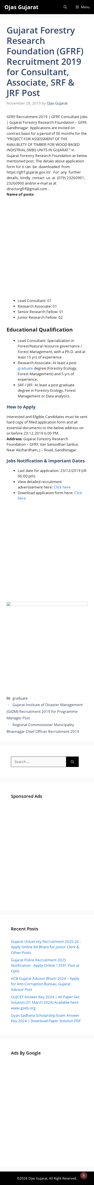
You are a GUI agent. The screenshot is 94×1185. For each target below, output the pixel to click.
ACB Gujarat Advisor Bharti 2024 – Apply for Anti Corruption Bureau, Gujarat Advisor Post (45, 984)
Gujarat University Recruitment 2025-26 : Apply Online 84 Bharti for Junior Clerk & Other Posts (46, 947)
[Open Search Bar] (65, 7)
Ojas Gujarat (21, 7)
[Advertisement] (47, 249)
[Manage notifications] (83, 1175)
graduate (25, 368)
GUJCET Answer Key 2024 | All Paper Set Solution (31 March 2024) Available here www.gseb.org (45, 1002)
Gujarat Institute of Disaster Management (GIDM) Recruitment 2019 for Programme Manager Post (45, 711)
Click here (62, 487)
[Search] (72, 762)
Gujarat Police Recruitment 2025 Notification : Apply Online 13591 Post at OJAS (45, 965)
